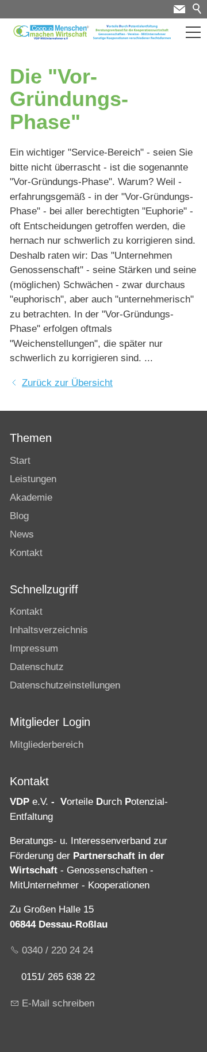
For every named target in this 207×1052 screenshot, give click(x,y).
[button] (193, 32)
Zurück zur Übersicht (67, 382)
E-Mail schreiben (58, 1003)
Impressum (34, 648)
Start (20, 460)
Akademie (31, 497)
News (22, 534)
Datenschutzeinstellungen (65, 685)
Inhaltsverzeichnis (49, 630)
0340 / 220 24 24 (57, 950)
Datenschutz (37, 666)
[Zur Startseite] (92, 32)
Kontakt (26, 552)
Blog (19, 515)
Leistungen (33, 479)
